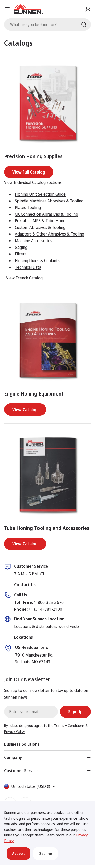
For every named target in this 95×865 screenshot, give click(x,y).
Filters (20, 254)
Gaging (21, 247)
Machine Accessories (33, 240)
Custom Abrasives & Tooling (40, 227)
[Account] (88, 9)
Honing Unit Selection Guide (40, 194)
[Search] (84, 24)
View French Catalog (24, 278)
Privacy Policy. (14, 731)
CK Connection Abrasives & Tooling (46, 214)
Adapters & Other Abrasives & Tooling (49, 234)
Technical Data (28, 267)
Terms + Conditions (69, 725)
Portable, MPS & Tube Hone (40, 221)
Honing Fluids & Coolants (37, 260)
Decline (45, 853)
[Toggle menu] (7, 9)
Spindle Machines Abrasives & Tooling (49, 201)
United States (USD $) (30, 786)
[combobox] (47, 24)
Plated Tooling (28, 207)
